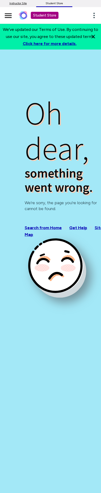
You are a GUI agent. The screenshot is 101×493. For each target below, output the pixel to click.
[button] (95, 15)
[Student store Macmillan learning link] (26, 15)
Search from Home (43, 227)
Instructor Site (18, 3)
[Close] (93, 37)
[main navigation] (8, 14)
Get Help (78, 227)
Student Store (54, 3)
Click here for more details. (50, 43)
